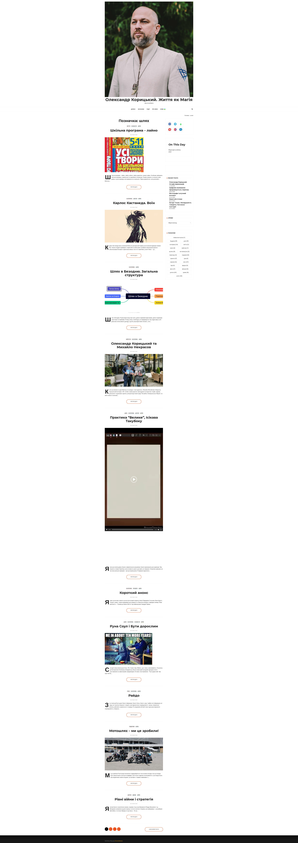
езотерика (174, 244)
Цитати (135, 198)
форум (185, 265)
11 (118, 829)
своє (186, 262)
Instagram (141, 109)
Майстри (128, 339)
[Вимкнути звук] (158, 529)
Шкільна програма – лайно (134, 130)
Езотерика (129, 198)
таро (172, 265)
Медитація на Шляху (175, 150)
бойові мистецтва (179, 237)
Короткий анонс (134, 593)
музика (172, 251)
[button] (134, 479)
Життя (128, 126)
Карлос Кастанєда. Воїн (134, 203)
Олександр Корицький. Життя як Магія (149, 99)
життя (186, 244)
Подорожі (131, 726)
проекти (173, 258)
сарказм (173, 262)
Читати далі (133, 187)
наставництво (184, 251)
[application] (134, 479)
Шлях (139, 126)
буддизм (173, 241)
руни (186, 258)
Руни (128, 691)
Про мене (155, 109)
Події (148, 109)
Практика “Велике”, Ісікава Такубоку (134, 419)
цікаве (186, 272)
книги (172, 248)
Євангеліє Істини (175, 199)
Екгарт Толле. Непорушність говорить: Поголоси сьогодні (180, 205)
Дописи (133, 109)
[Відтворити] (107, 529)
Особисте (134, 126)
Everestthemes (119, 841)
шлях (179, 276)
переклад (173, 255)
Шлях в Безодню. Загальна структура (134, 273)
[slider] (132, 529)
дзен (186, 241)
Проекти (135, 588)
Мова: (162, 109)
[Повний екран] (161, 529)
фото (172, 269)
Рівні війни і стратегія (134, 799)
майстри (185, 248)
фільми (185, 269)
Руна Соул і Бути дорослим (134, 626)
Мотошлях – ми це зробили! (134, 731)
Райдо (133, 695)
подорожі (185, 255)
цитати (173, 272)
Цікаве (134, 795)
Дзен (126, 413)
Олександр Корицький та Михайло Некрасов (134, 345)
